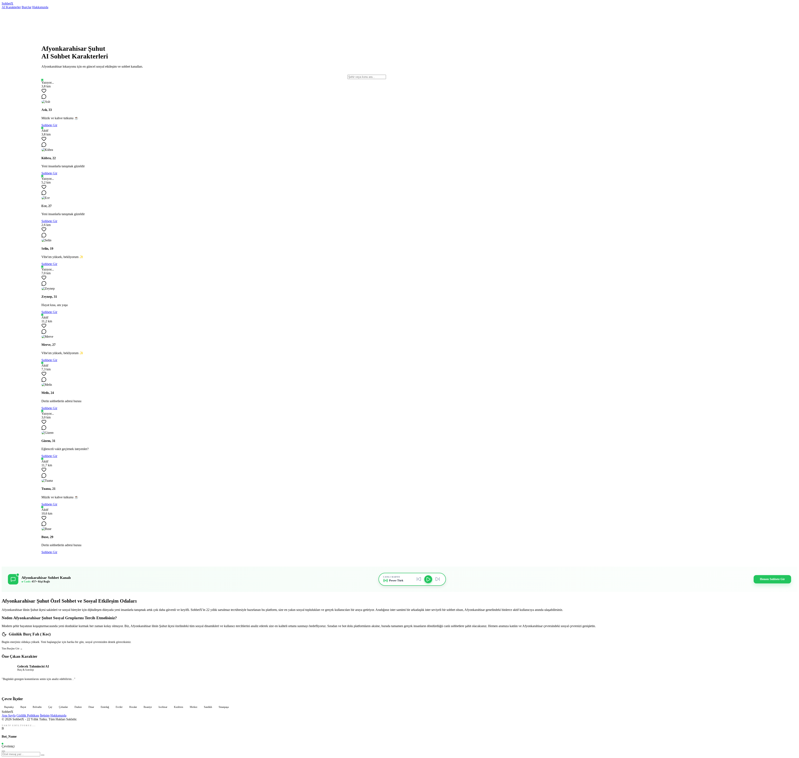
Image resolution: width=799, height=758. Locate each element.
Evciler (119, 707)
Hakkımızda (40, 7)
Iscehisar (163, 707)
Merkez (193, 707)
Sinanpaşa (224, 707)
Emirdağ (105, 707)
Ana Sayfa (9, 715)
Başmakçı (9, 707)
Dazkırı (78, 707)
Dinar (91, 707)
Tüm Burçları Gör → (12, 648)
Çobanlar (63, 707)
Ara (790, 379)
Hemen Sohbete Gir (772, 579)
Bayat (23, 707)
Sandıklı (208, 707)
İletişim (45, 715)
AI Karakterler (11, 7)
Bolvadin (37, 707)
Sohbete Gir (49, 125)
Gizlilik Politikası (27, 715)
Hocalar (133, 707)
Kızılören (178, 707)
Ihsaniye (148, 707)
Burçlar (26, 7)
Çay (50, 707)
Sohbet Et (400, 688)
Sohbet (7, 3)
